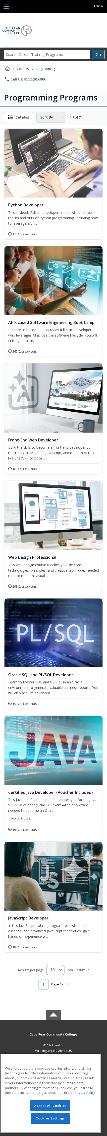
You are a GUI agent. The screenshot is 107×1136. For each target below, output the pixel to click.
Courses (23, 69)
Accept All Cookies (50, 1105)
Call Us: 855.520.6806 (25, 79)
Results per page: (31, 970)
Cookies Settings (50, 1118)
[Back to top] (53, 1038)
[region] (50, 1093)
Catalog (22, 117)
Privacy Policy (85, 1092)
